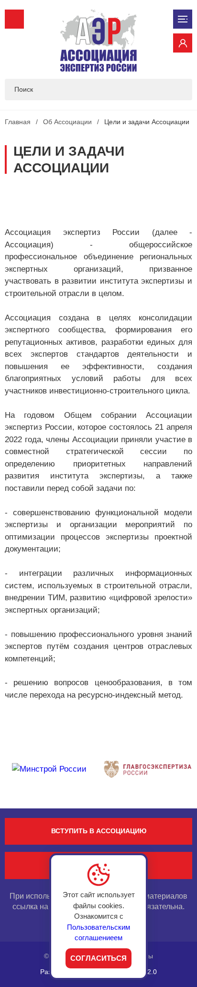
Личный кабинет (182, 43)
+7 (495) (14, 19)
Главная (18, 122)
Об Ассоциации (67, 122)
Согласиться (98, 958)
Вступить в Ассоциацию (98, 831)
